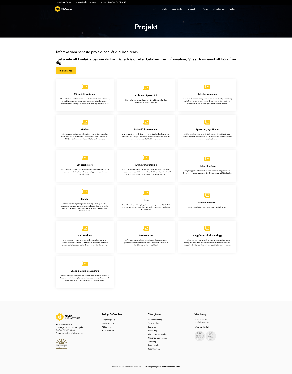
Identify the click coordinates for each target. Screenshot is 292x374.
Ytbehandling (153, 323)
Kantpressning (154, 345)
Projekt (205, 8)
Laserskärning (154, 348)
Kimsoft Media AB (134, 366)
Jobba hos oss (218, 8)
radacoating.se (200, 319)
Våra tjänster (177, 8)
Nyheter (164, 8)
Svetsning (152, 341)
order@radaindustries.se (72, 333)
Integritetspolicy (108, 319)
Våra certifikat (108, 330)
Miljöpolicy (106, 326)
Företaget (191, 8)
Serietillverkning (155, 319)
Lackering (152, 326)
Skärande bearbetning (157, 337)
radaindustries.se (201, 322)
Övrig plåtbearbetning (157, 334)
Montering (152, 330)
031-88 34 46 (69, 330)
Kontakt (232, 8)
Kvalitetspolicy (108, 323)
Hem (154, 8)
